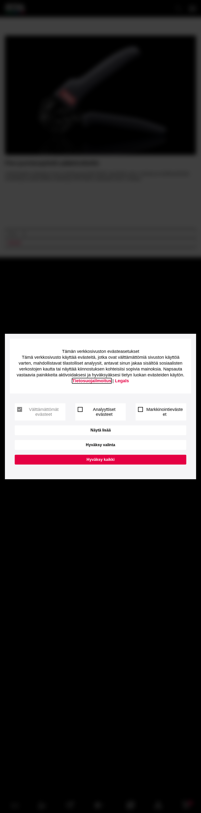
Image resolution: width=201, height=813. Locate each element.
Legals (122, 380)
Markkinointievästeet (164, 412)
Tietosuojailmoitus (91, 380)
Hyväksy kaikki (100, 459)
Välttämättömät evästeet (44, 412)
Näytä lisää (100, 430)
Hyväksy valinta (100, 445)
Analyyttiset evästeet (104, 412)
